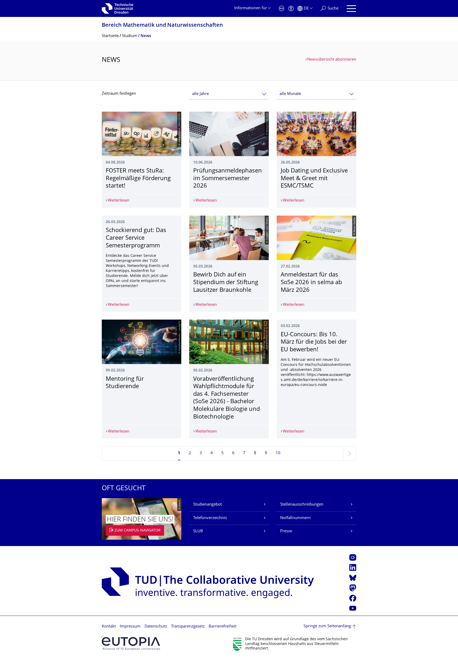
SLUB (198, 531)
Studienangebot (207, 505)
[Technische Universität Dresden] (117, 8)
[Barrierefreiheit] (291, 8)
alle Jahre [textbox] (200, 94)
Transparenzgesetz (188, 627)
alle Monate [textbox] (290, 94)
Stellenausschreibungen (301, 505)
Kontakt (109, 627)
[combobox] (229, 94)
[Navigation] (351, 8)
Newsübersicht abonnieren (331, 60)
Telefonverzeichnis (210, 518)
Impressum (130, 627)
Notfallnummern (295, 518)
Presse (286, 531)
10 (278, 453)
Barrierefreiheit (222, 627)
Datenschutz (155, 627)
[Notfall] (281, 8)
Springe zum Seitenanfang (327, 626)
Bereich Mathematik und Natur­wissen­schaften (162, 25)
